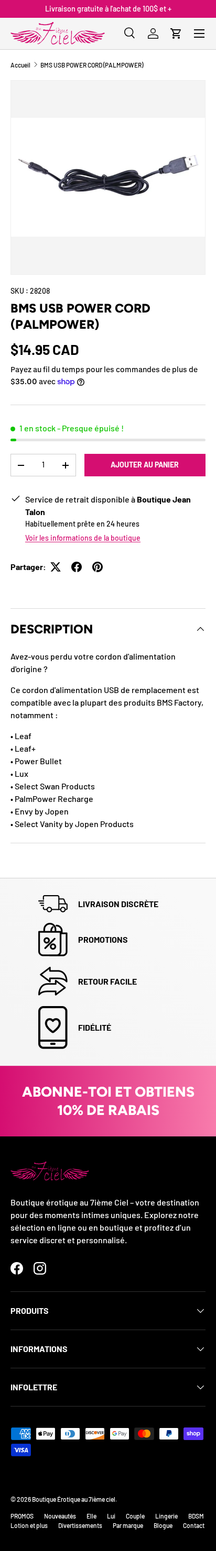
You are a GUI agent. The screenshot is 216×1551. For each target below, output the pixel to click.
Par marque (128, 1525)
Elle (91, 1516)
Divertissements (80, 1525)
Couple (135, 1516)
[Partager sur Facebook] (76, 566)
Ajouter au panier (145, 464)
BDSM (196, 1516)
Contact (193, 1525)
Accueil (20, 65)
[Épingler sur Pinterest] (97, 566)
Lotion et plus (29, 1525)
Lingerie (166, 1516)
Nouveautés (60, 1516)
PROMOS (22, 1516)
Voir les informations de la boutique (83, 537)
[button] (176, 33)
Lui (111, 1516)
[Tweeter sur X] (55, 566)
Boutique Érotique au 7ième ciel (73, 1499)
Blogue (163, 1525)
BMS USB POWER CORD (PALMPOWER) (91, 65)
